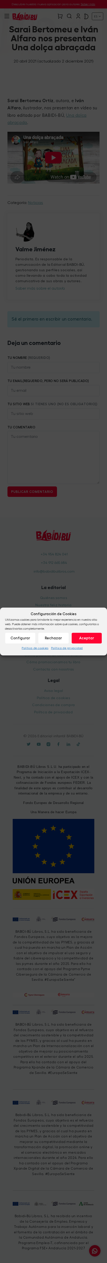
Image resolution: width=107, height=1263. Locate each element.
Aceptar (86, 638)
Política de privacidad (67, 648)
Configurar (20, 638)
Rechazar (53, 638)
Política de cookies (35, 648)
